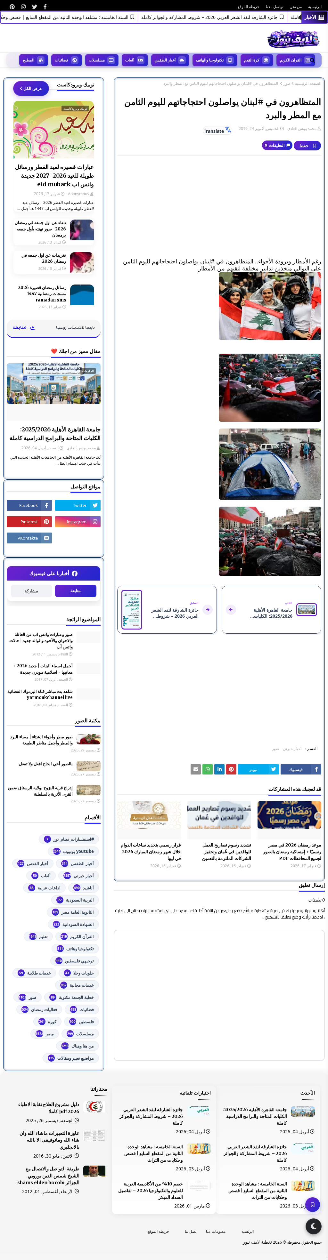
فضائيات (82, 1009)
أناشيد (84, 888)
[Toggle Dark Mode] (314, 1226)
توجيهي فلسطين (75, 961)
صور (287, 83)
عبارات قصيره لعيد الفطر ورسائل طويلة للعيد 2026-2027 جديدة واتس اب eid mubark (54, 175)
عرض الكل (32, 88)
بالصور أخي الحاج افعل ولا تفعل (46, 763)
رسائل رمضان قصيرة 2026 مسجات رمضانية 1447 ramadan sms (42, 294)
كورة (47, 1021)
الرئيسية (315, 6)
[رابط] (45, 6)
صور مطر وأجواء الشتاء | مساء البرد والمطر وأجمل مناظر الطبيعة (41, 740)
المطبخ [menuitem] (28, 60)
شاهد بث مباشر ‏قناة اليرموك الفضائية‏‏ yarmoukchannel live (40, 695)
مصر (45, 1034)
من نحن (296, 6)
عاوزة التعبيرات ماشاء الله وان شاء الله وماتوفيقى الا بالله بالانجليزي (49, 1140)
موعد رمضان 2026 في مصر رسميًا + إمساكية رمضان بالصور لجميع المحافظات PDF (292, 851)
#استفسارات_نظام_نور (70, 839)
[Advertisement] (219, 207)
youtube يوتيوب (73, 851)
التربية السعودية (76, 900)
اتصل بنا (191, 1231)
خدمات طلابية (35, 973)
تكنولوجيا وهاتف (75, 948)
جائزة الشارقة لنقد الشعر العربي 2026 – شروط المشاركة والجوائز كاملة (226, 17)
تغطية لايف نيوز (257, 1242)
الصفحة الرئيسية (308, 83)
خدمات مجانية (77, 985)
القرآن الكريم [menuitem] (290, 60)
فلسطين (82, 1021)
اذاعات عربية (45, 888)
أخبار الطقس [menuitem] (165, 60)
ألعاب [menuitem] (129, 60)
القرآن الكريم (77, 936)
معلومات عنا (216, 1231)
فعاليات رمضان (39, 1009)
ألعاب (42, 876)
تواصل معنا (274, 6)
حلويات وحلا (79, 973)
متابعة (75, 590)
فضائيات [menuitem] (61, 60)
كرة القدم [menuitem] (251, 60)
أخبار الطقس (78, 863)
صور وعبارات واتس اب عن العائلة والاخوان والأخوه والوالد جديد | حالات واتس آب (41, 641)
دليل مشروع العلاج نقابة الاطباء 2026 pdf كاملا (48, 1108)
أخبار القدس (33, 863)
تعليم (38, 936)
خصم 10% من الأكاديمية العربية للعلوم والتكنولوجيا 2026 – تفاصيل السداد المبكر (150, 1190)
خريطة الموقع (248, 6)
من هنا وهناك (77, 1046)
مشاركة (31, 591)
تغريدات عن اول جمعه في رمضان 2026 (43, 258)
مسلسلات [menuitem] (97, 60)
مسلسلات (80, 1034)
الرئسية (248, 1231)
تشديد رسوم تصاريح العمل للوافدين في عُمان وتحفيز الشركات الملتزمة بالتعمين (226, 851)
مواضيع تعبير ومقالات (71, 1058)
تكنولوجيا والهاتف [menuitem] (210, 60)
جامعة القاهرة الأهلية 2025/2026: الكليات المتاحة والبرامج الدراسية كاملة (55, 434)
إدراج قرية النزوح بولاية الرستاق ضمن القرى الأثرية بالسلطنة (40, 791)
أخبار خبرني (292, 748)
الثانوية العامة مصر (73, 912)
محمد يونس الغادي (301, 128)
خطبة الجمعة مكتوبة (72, 997)
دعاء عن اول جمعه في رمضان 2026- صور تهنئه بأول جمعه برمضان (40, 229)
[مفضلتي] (312, 1204)
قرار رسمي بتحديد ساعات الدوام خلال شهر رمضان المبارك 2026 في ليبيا (151, 851)
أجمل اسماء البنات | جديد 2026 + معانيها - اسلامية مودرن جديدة (43, 669)
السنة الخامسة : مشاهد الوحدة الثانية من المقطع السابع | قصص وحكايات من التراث (257, 1190)
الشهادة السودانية (73, 924)
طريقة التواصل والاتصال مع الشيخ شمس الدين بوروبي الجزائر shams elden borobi (48, 1176)
